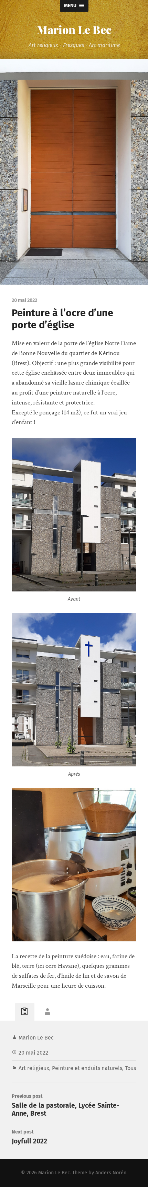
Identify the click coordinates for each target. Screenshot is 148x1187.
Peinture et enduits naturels (87, 1068)
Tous (130, 1068)
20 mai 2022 (33, 1052)
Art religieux (34, 1068)
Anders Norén (110, 1173)
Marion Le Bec (74, 29)
